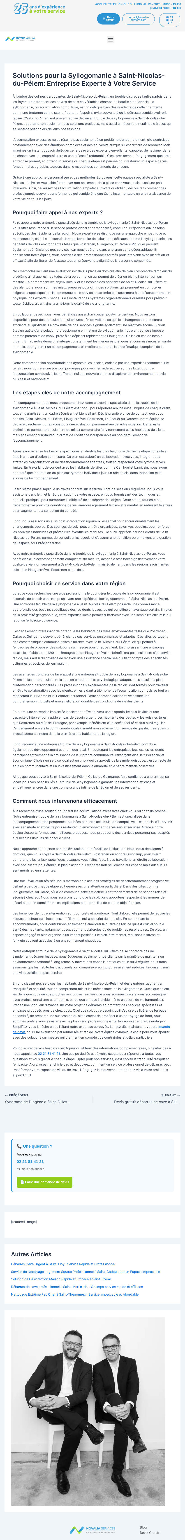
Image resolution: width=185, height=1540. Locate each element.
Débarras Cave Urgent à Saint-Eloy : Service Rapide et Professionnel (63, 1264)
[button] (110, 39)
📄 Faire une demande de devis (44, 1182)
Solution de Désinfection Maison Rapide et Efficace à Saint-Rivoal (61, 1279)
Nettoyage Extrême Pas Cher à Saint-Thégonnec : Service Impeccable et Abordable (75, 1294)
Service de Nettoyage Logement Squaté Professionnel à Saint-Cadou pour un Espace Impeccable (85, 1272)
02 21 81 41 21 (49, 1054)
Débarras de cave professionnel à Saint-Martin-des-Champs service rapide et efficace (77, 1287)
